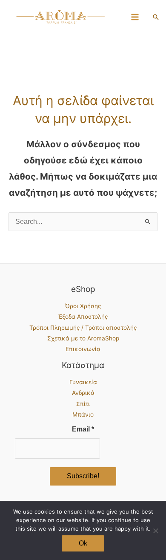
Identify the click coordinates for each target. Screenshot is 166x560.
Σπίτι (83, 403)
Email (83, 429)
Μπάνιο (83, 414)
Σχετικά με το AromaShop (83, 338)
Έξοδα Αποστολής (83, 316)
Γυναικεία (83, 382)
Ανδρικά (83, 392)
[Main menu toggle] (135, 17)
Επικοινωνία (83, 349)
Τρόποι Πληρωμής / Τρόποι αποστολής (83, 327)
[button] (156, 17)
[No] (155, 530)
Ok (83, 543)
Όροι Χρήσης (83, 306)
